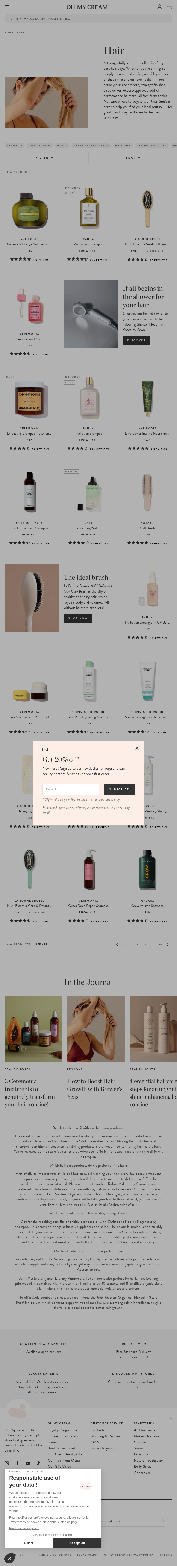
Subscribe (119, 789)
